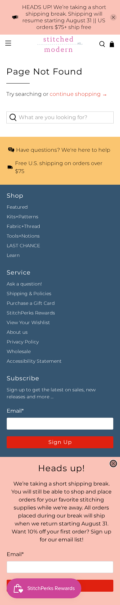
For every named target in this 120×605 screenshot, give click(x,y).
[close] (113, 463)
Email (15, 554)
